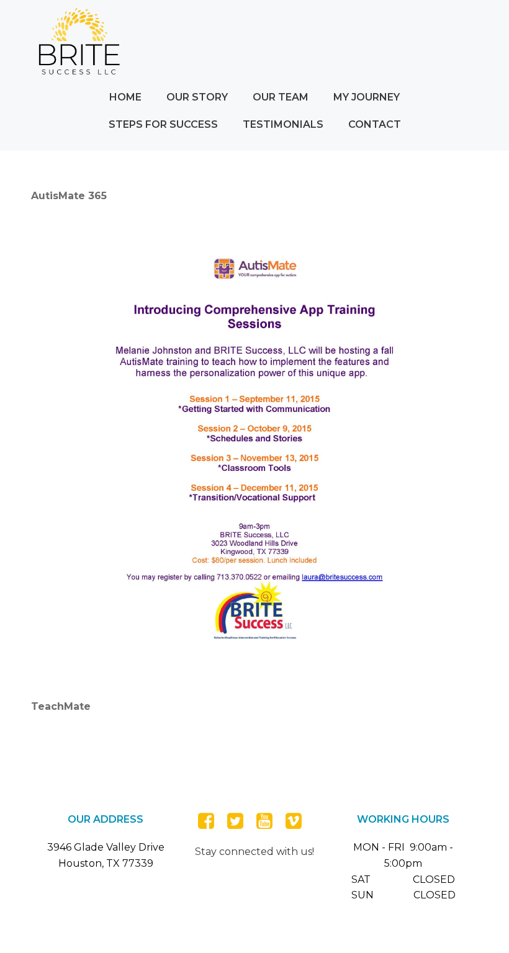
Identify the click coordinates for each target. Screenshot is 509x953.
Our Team (281, 97)
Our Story (197, 97)
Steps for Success (163, 124)
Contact (374, 124)
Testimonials (283, 124)
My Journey (366, 97)
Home (125, 97)
